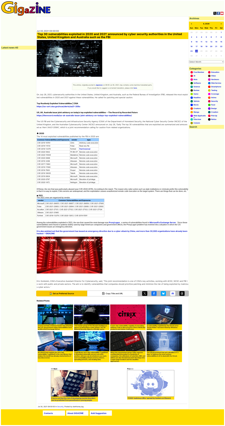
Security (60, 407)
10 (197, 42)
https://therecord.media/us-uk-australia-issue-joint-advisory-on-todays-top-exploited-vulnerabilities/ (84, 115)
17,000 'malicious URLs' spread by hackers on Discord (149, 398)
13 (211, 42)
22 (221, 46)
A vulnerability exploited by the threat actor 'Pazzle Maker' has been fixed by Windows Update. (162, 327)
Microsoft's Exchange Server (163, 222)
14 (216, 42)
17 (196, 46)
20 (211, 46)
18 (201, 46)
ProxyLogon (114, 222)
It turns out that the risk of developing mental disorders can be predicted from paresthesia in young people (73, 399)
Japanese (99, 85)
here (135, 88)
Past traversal (84, 149)
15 (221, 42)
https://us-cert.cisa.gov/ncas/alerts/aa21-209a (58, 106)
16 (191, 46)
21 (216, 46)
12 (206, 42)
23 (191, 51)
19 (206, 46)
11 (201, 42)
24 (196, 51)
